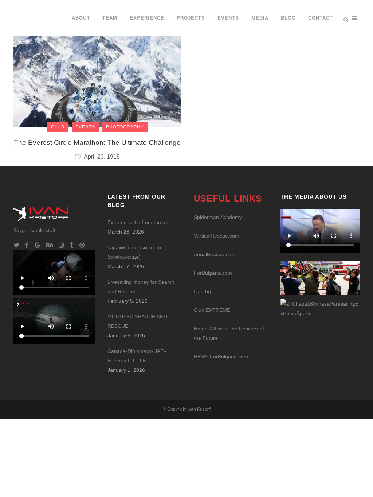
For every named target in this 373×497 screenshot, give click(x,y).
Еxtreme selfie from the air (137, 222)
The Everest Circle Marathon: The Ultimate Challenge (97, 142)
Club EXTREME (212, 310)
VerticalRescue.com (216, 236)
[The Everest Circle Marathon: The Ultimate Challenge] (97, 63)
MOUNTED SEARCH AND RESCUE (137, 321)
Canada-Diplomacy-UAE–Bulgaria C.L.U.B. (136, 355)
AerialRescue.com (215, 254)
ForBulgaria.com (213, 273)
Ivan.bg (202, 291)
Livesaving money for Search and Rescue (140, 286)
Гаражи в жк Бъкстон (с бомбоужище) (134, 252)
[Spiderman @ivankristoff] (320, 308)
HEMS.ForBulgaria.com (221, 356)
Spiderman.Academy (218, 217)
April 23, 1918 (101, 157)
